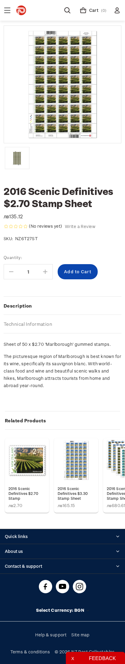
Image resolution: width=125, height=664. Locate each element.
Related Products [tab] (25, 420)
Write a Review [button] (80, 226)
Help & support (50, 634)
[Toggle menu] (7, 10)
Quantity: (13, 257)
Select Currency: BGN (60, 610)
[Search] (67, 10)
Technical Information (28, 324)
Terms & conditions (30, 651)
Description (18, 305)
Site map (80, 634)
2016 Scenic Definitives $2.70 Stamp (23, 493)
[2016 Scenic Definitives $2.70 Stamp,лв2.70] (27, 460)
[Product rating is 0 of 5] (16, 226)
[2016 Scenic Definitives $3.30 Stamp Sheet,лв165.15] (76, 460)
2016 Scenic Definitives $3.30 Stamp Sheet (73, 493)
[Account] (117, 10)
